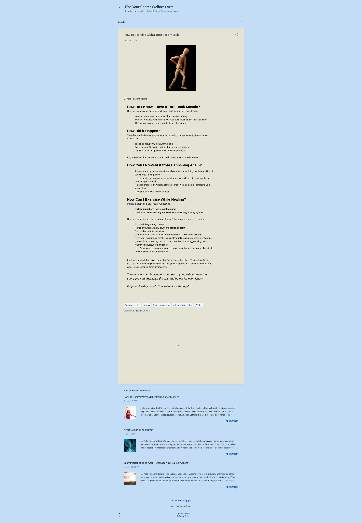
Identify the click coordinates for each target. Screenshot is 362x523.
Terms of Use (184, 513)
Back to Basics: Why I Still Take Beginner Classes (151, 396)
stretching (164, 171)
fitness (146, 305)
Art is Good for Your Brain (138, 429)
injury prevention (161, 305)
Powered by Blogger (181, 500)
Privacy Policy (184, 516)
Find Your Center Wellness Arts (149, 7)
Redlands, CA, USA (141, 310)
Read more (232, 421)
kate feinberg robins (182, 305)
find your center (132, 305)
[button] (236, 34)
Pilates (130, 204)
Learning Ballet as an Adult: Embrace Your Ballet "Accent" (156, 462)
